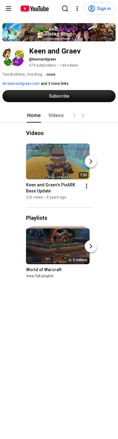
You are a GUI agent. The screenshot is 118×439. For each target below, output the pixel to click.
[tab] (34, 115)
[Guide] (8, 8)
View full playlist (40, 276)
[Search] (65, 8)
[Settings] (77, 8)
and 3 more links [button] (55, 83)
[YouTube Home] (34, 8)
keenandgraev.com (23, 83)
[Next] (91, 161)
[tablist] (59, 115)
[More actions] (86, 186)
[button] (83, 115)
